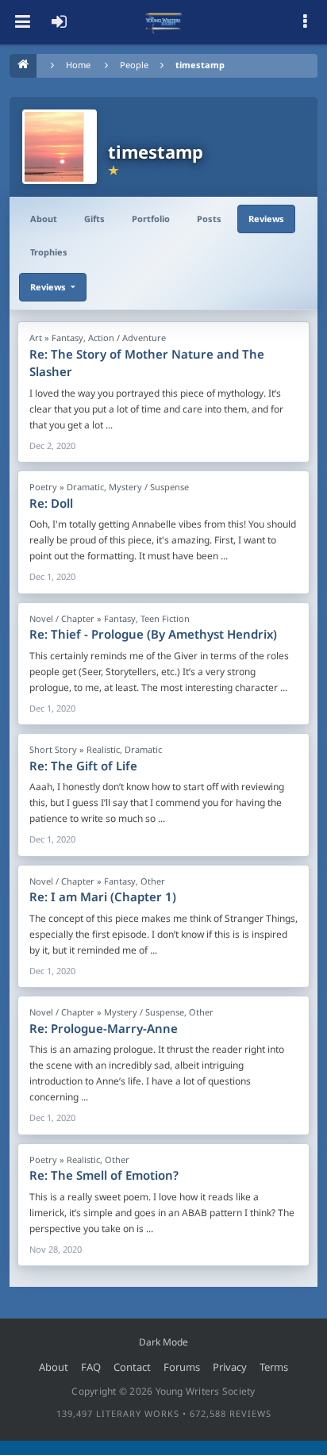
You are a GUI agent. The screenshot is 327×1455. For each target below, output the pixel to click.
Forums (182, 1367)
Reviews (266, 219)
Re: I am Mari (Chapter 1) (102, 896)
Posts (209, 219)
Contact (132, 1367)
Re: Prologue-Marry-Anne (103, 1028)
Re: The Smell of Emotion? (104, 1175)
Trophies (48, 252)
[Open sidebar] (304, 22)
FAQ (91, 1367)
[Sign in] (58, 22)
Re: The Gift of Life (83, 766)
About (43, 219)
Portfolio (151, 219)
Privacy (230, 1367)
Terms (274, 1367)
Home (78, 65)
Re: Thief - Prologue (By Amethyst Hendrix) (153, 634)
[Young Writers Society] (163, 22)
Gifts (94, 219)
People (134, 65)
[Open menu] (22, 22)
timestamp (200, 65)
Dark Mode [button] (163, 1342)
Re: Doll (51, 503)
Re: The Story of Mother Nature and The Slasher (146, 363)
